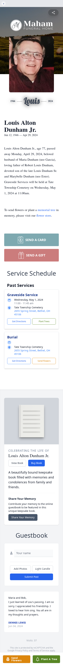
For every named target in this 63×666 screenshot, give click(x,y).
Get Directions (19, 321)
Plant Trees (44, 321)
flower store (43, 215)
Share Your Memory (22, 517)
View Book (17, 463)
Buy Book (36, 463)
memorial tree (46, 210)
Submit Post (31, 576)
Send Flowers (44, 360)
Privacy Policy (21, 650)
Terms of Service (41, 650)
